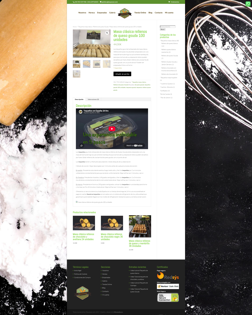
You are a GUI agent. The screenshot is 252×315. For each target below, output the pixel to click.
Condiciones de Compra (82, 277)
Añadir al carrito (122, 74)
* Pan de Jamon (165, 98)
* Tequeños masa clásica (84, 27)
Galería (112, 13)
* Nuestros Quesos (166, 84)
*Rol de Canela (165, 94)
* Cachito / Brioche (166, 87)
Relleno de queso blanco (169, 43)
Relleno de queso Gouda (100, 27)
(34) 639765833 (92, 2)
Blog (150, 13)
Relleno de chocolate (168, 74)
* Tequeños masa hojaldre (168, 78)
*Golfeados (164, 91)
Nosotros (82, 13)
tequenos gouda (131, 87)
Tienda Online (140, 13)
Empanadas (102, 13)
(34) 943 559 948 (80, 2)
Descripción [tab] (79, 99)
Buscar (163, 29)
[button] (107, 33)
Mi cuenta (169, 13)
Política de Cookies (80, 274)
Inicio (74, 27)
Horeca (92, 13)
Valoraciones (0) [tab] (93, 99)
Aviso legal (77, 270)
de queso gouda (139, 85)
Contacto (159, 13)
